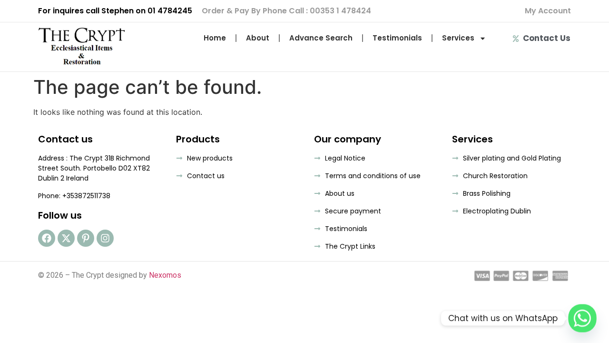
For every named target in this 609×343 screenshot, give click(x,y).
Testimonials (397, 38)
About (257, 38)
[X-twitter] (66, 238)
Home (215, 38)
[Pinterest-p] (85, 238)
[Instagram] (105, 238)
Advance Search (321, 38)
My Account (548, 10)
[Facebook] (46, 238)
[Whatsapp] (582, 318)
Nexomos (165, 275)
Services (458, 38)
